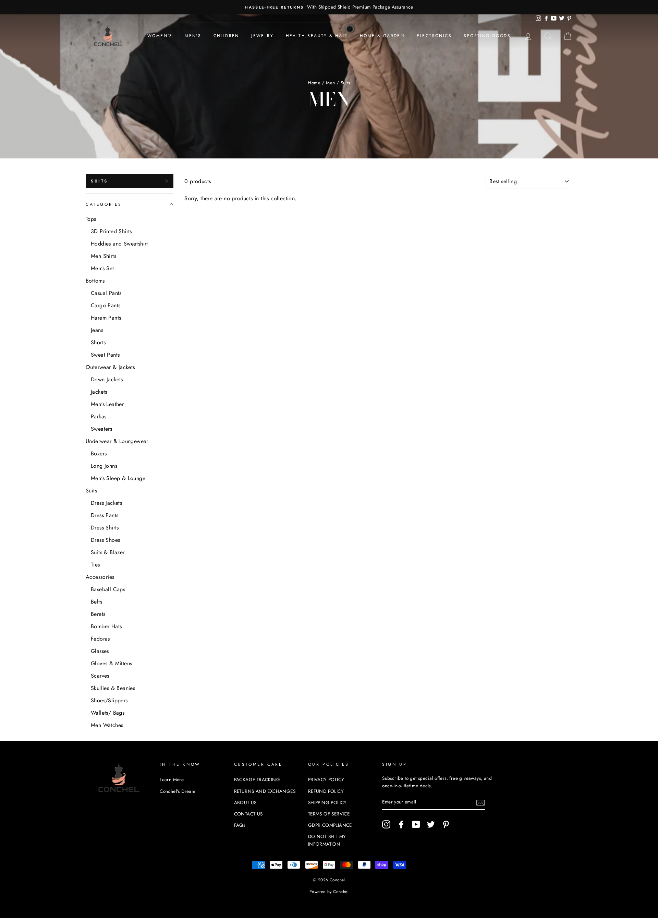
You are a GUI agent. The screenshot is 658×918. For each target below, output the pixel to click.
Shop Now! (329, 540)
